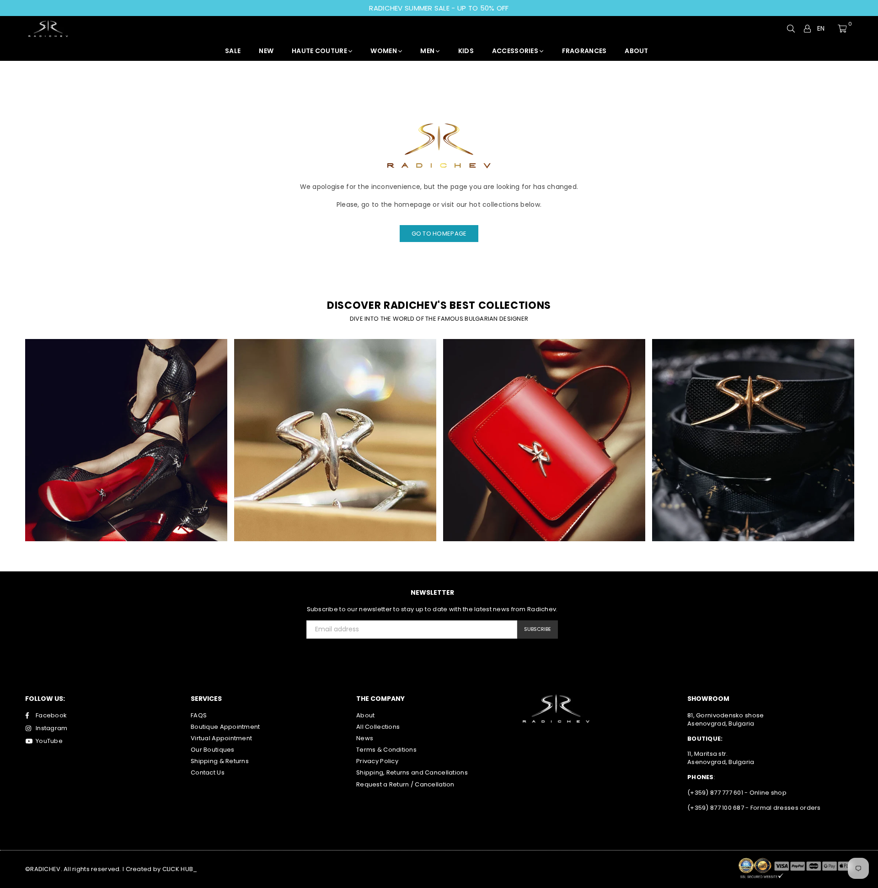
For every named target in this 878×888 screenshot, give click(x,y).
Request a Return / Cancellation (405, 784)
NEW (266, 50)
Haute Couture (320, 50)
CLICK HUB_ (180, 869)
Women (384, 50)
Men (428, 50)
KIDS (466, 50)
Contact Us (208, 772)
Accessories (516, 50)
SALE (233, 50)
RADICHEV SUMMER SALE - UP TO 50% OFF (439, 8)
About (365, 715)
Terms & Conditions (386, 749)
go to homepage (439, 233)
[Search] (791, 28)
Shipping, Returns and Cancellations (412, 772)
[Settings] (807, 28)
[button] (825, 29)
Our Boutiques (213, 749)
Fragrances (584, 50)
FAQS (199, 715)
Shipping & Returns (220, 761)
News (364, 738)
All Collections (378, 726)
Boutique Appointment (225, 726)
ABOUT (636, 50)
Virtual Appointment (221, 738)
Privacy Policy (377, 761)
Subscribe (537, 629)
